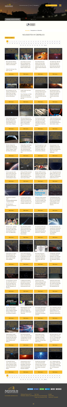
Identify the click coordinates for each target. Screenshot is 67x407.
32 (21, 43)
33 (24, 43)
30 (17, 43)
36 (31, 43)
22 (52, 41)
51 (25, 45)
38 (35, 43)
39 (38, 43)
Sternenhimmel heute (23, 5)
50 (23, 45)
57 (39, 45)
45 (52, 43)
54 (32, 45)
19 (45, 41)
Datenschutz (51, 395)
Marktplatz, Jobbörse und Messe (27, 395)
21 (50, 41)
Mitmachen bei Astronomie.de (41, 395)
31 (19, 43)
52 (27, 45)
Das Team (37, 394)
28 (12, 43)
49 (20, 45)
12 (28, 41)
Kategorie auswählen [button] (9, 37)
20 (47, 41)
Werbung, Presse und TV (26, 394)
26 (7, 43)
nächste (45, 45)
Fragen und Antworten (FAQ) (41, 397)
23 (54, 41)
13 (31, 41)
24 (57, 41)
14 (33, 41)
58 (42, 45)
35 (28, 43)
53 (30, 45)
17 (40, 41)
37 (33, 43)
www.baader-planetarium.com (11, 395)
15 (35, 41)
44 (50, 43)
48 (59, 43)
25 (59, 41)
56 (37, 45)
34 (26, 43)
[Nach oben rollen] (64, 404)
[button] (30, 389)
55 (34, 45)
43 (47, 43)
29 (14, 43)
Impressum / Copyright (53, 397)
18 (42, 41)
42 (45, 43)
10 (24, 41)
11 (26, 41)
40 (40, 43)
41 (42, 43)
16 (38, 41)
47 (57, 43)
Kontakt (50, 394)
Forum (30, 5)
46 (54, 43)
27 (9, 43)
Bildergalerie (36, 5)
